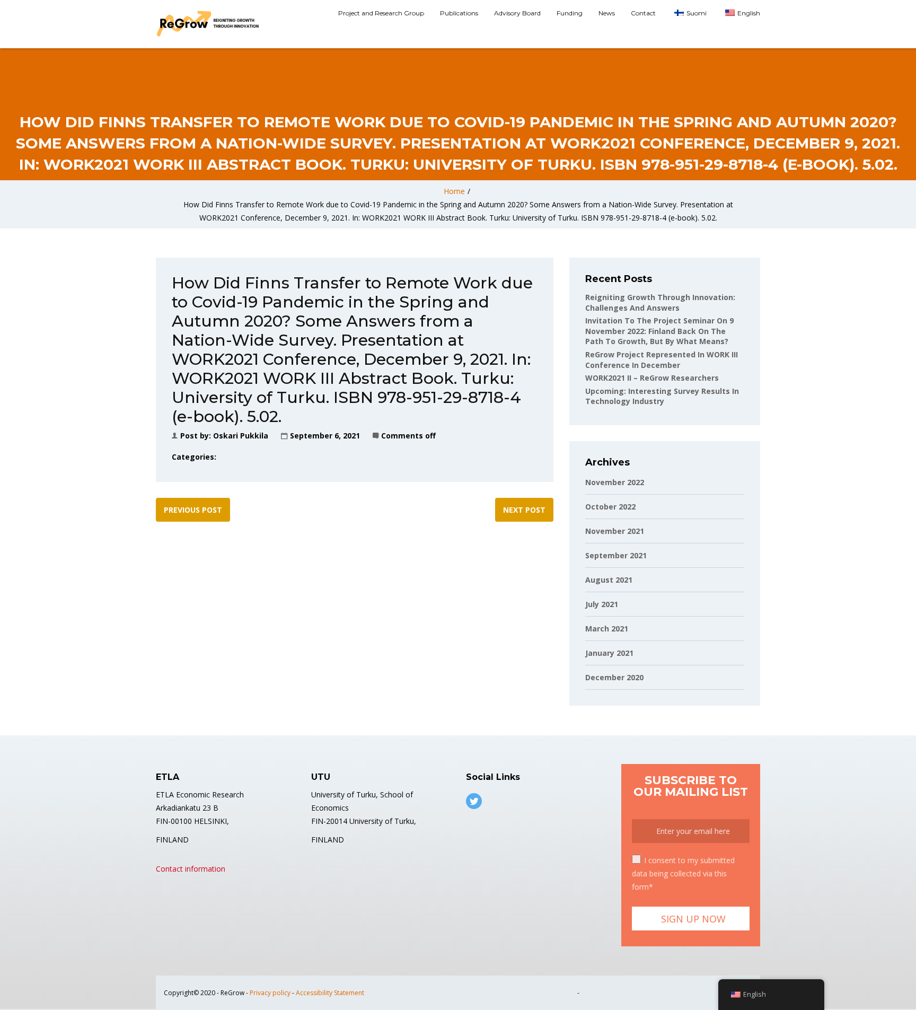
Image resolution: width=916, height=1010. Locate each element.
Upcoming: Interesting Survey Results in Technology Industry (662, 396)
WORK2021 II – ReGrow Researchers (652, 378)
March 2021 (606, 628)
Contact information (190, 869)
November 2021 (614, 531)
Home (454, 191)
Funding (570, 13)
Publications (459, 13)
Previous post (193, 510)
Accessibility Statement (330, 992)
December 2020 (614, 677)
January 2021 (609, 653)
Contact (643, 13)
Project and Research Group (381, 13)
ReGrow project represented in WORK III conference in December (661, 359)
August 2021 (608, 580)
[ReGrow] (209, 24)
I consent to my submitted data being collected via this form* (683, 873)
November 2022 (614, 482)
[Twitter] (474, 801)
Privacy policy (270, 992)
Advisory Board (517, 13)
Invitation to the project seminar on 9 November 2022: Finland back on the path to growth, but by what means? (659, 330)
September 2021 (616, 555)
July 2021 (601, 604)
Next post (524, 510)
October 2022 (610, 507)
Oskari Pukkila (240, 436)
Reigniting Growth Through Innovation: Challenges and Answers (660, 302)
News (606, 13)
